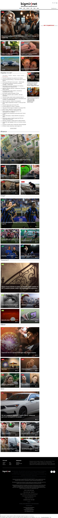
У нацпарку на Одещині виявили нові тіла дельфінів (9, 69)
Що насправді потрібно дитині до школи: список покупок (9, 176)
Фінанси (28, 8)
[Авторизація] (56, 2)
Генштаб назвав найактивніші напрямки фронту (13, 97)
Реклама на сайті (19, 463)
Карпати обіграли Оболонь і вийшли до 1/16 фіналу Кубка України (14, 89)
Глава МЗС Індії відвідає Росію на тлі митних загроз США (14, 122)
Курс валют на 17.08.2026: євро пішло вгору (16, 159)
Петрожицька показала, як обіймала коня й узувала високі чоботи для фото (9, 384)
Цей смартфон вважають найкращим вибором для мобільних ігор (28, 305)
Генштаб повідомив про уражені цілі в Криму (13, 78)
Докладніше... (31, 516)
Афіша (38, 8)
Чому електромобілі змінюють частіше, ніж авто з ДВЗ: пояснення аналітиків (29, 433)
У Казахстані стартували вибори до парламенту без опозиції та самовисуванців (14, 99)
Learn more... (38, 517)
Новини (20, 8)
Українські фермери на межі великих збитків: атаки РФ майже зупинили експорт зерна (9, 191)
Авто (31, 8)
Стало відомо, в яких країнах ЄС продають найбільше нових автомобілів (29, 449)
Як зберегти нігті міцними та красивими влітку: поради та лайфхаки (29, 54)
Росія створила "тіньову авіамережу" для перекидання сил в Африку (12, 111)
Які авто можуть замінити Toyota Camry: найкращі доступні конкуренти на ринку (18, 416)
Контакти (17, 462)
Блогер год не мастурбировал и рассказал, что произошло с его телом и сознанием (9, 305)
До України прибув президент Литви (11, 93)
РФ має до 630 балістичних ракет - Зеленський (13, 82)
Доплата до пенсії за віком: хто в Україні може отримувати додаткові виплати (29, 176)
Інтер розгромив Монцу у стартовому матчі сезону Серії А (14, 80)
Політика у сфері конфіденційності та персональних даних (29, 503)
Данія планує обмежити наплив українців (12, 109)
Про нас (17, 464)
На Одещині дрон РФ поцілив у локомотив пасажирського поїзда (12, 91)
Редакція (28, 501)
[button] (2, 25)
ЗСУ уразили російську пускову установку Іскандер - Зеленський (12, 84)
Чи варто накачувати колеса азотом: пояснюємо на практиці (8, 433)
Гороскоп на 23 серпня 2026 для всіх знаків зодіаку (18, 352)
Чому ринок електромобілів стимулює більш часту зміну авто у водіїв (8, 449)
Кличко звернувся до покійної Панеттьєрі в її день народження (29, 384)
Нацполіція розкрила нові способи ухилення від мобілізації (33, 100)
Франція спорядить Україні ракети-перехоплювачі (14, 120)
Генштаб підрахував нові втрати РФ (11, 104)
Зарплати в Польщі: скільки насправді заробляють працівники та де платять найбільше (28, 191)
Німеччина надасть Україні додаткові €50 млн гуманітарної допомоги (13, 119)
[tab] (5, 75)
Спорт (24, 8)
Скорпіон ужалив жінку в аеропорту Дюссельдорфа (14, 124)
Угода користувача (29, 505)
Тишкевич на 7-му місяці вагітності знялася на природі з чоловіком (29, 369)
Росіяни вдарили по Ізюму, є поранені (11, 106)
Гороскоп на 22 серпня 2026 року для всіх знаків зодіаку (9, 369)
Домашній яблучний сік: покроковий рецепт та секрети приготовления (10, 54)
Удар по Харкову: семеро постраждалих (12, 101)
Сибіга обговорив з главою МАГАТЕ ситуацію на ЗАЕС (13, 116)
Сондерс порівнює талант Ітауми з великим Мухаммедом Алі (28, 256)
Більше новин (13, 128)
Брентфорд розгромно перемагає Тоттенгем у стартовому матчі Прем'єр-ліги (13, 86)
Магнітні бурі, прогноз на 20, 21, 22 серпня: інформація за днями (9, 320)
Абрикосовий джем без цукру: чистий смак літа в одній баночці (19, 36)
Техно (34, 8)
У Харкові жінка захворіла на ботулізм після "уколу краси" (14, 114)
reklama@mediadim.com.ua (29, 510)
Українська (53, 8)
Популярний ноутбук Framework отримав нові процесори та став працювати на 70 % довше (29, 319)
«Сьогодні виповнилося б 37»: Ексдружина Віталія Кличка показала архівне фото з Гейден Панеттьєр (29, 69)
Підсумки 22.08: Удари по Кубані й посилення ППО (14, 107)
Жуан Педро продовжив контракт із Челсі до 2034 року (14, 103)
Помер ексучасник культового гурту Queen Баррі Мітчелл (33, 84)
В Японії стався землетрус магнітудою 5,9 (12, 126)
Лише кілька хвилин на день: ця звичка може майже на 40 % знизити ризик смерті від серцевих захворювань (19, 287)
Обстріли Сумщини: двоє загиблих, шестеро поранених (13, 95)
